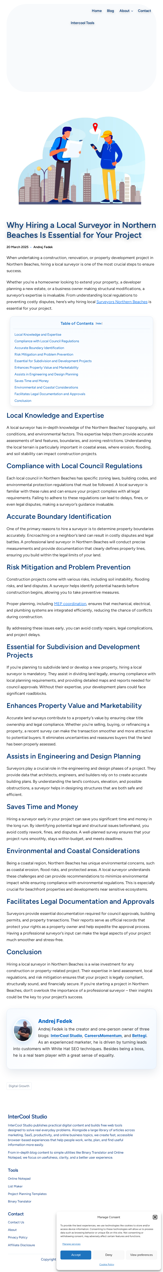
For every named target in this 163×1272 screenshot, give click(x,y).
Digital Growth (19, 1086)
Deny (108, 1255)
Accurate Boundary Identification (39, 348)
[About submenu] (132, 11)
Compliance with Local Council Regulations (47, 341)
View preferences (141, 1255)
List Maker (15, 1186)
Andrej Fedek (43, 247)
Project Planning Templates (27, 1194)
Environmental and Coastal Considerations (46, 387)
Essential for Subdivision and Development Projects (53, 361)
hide (99, 323)
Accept (76, 1255)
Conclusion (23, 401)
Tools (13, 1170)
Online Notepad (19, 1178)
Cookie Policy (106, 1264)
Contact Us (16, 1222)
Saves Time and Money (32, 381)
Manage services (71, 1244)
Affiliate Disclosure (21, 1245)
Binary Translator (19, 1201)
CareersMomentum (103, 1035)
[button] (155, 1217)
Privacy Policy (17, 1237)
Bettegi (139, 1035)
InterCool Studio (66, 1035)
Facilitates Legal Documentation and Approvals (50, 394)
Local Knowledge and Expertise (38, 334)
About (12, 1230)
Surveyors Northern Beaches (121, 301)
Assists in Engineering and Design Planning (46, 374)
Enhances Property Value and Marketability (47, 367)
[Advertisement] (81, 59)
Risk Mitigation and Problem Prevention (44, 354)
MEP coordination (70, 603)
